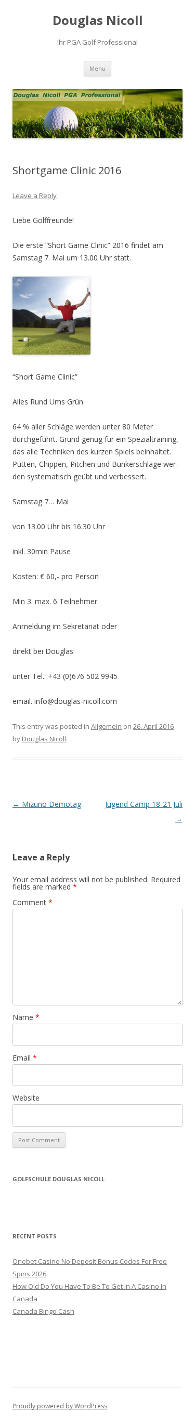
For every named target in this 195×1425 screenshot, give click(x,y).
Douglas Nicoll (98, 20)
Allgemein (106, 726)
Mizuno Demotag (46, 804)
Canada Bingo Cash (43, 1311)
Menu (97, 68)
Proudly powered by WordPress (59, 1406)
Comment (32, 902)
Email (24, 1058)
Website (26, 1098)
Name (26, 1017)
